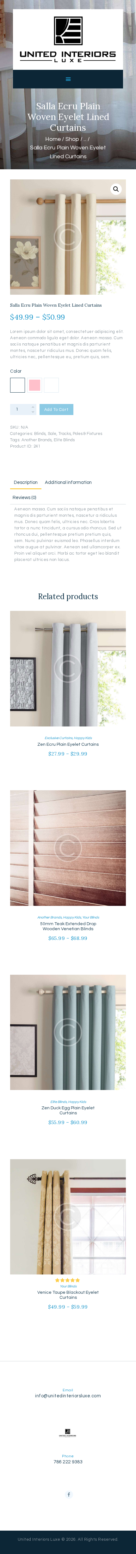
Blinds (40, 433)
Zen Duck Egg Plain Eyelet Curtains (68, 1110)
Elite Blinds (64, 440)
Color (16, 371)
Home (53, 139)
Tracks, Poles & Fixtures (80, 433)
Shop (72, 139)
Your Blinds (90, 917)
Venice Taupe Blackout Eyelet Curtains (68, 1295)
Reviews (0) (24, 497)
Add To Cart (56, 409)
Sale (52, 433)
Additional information (68, 482)
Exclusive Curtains (58, 738)
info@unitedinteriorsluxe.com (68, 1396)
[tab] (25, 481)
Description (26, 482)
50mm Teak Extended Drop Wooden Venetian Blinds (68, 926)
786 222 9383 (68, 1462)
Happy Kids (83, 738)
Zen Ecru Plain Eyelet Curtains (68, 744)
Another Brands (37, 440)
